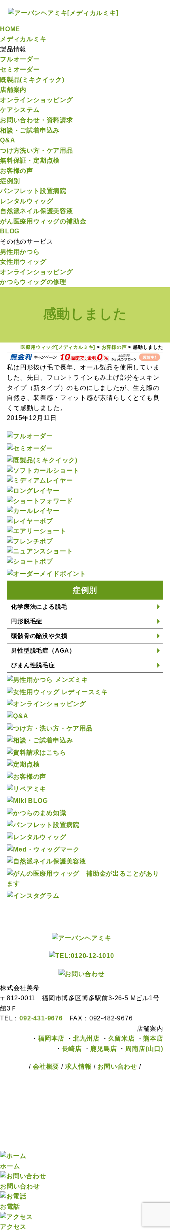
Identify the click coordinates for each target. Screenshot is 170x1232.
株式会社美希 (73, 1116)
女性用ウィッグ (23, 261)
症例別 (10, 181)
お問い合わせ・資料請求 (36, 120)
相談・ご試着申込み (30, 130)
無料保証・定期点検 (30, 160)
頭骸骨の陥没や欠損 (39, 635)
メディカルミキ (23, 39)
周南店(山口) (144, 1048)
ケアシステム (20, 109)
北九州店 (86, 1038)
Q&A (7, 140)
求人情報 (79, 1066)
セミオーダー (20, 69)
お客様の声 (16, 170)
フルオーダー (20, 59)
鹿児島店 (103, 1048)
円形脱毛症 (26, 621)
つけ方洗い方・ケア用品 (36, 150)
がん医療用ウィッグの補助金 (43, 221)
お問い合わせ (117, 1066)
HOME (10, 29)
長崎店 (71, 1048)
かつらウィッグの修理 (33, 281)
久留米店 (121, 1038)
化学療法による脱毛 (39, 606)
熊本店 (153, 1038)
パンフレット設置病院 (33, 190)
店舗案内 (13, 89)
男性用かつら (20, 251)
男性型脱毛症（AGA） (43, 650)
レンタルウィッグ (26, 201)
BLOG (9, 231)
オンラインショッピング (36, 100)
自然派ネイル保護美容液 (36, 211)
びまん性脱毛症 (33, 665)
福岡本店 (51, 1038)
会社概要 (46, 1066)
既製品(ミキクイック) (32, 79)
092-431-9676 (44, 1018)
